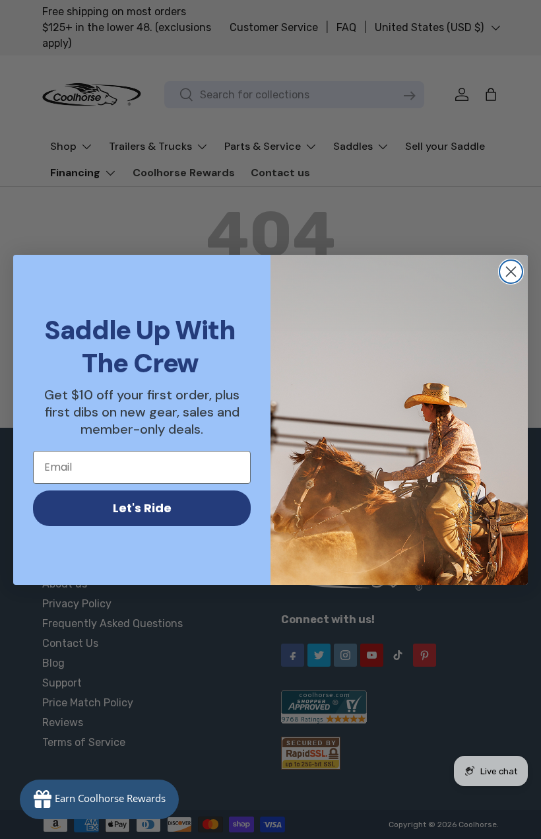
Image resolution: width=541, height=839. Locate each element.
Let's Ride (142, 508)
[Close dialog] (511, 271)
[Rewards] (99, 799)
